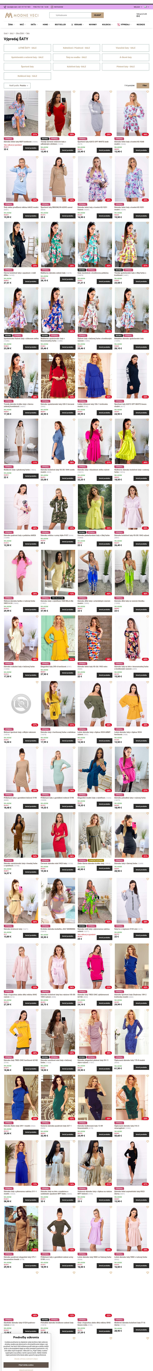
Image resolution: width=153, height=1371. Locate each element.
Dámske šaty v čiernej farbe (126, 860)
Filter (144, 82)
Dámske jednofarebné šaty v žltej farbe (94, 532)
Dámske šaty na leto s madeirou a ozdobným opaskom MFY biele (54, 1189)
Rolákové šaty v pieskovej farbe (17, 466)
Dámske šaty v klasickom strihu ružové (93, 466)
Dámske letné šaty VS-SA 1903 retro (92, 663)
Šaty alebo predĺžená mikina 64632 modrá (21, 204)
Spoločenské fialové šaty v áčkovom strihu (21, 335)
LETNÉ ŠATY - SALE (27, 44)
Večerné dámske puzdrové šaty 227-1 (56, 1122)
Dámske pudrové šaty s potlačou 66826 (20, 532)
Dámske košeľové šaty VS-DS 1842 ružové (131, 532)
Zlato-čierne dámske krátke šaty (91, 860)
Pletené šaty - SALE (126, 63)
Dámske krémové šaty (13, 925)
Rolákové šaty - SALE (27, 72)
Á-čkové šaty (126, 53)
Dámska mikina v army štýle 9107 (54, 532)
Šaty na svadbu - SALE (76, 53)
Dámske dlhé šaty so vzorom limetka (129, 597)
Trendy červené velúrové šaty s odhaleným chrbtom (53, 139)
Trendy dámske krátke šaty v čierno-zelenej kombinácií (19, 401)
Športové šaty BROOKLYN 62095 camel (56, 204)
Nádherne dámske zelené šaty (53, 269)
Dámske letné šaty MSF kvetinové (17, 138)
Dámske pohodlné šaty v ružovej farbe (130, 794)
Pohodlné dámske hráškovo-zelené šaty (57, 1319)
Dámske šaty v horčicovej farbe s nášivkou (58, 728)
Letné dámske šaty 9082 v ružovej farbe (130, 1253)
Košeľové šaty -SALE (76, 63)
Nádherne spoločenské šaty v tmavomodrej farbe (53, 336)
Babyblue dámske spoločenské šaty (129, 335)
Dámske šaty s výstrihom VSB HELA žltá (57, 597)
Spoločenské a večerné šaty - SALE (27, 53)
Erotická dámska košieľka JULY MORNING (58, 925)
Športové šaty (27, 63)
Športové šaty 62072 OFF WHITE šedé (93, 138)
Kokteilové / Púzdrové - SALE (76, 44)
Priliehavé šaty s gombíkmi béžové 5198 (20, 794)
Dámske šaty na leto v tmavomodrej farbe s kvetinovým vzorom (131, 664)
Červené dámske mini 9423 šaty (54, 860)
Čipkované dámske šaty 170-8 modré (129, 1056)
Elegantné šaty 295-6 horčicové (53, 663)
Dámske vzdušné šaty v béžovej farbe (19, 663)
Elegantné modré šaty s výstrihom (92, 794)
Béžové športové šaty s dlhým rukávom (20, 728)
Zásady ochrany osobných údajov (26, 1355)
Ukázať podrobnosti (26, 1366)
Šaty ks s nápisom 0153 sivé (125, 925)
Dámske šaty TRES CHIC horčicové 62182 (21, 1056)
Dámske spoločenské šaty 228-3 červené (57, 400)
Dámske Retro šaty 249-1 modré (17, 1122)
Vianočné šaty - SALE (125, 44)
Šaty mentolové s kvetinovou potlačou (93, 269)
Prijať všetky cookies (26, 1361)
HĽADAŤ (97, 11)
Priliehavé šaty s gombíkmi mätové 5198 (57, 794)
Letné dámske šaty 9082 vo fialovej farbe (94, 1253)
